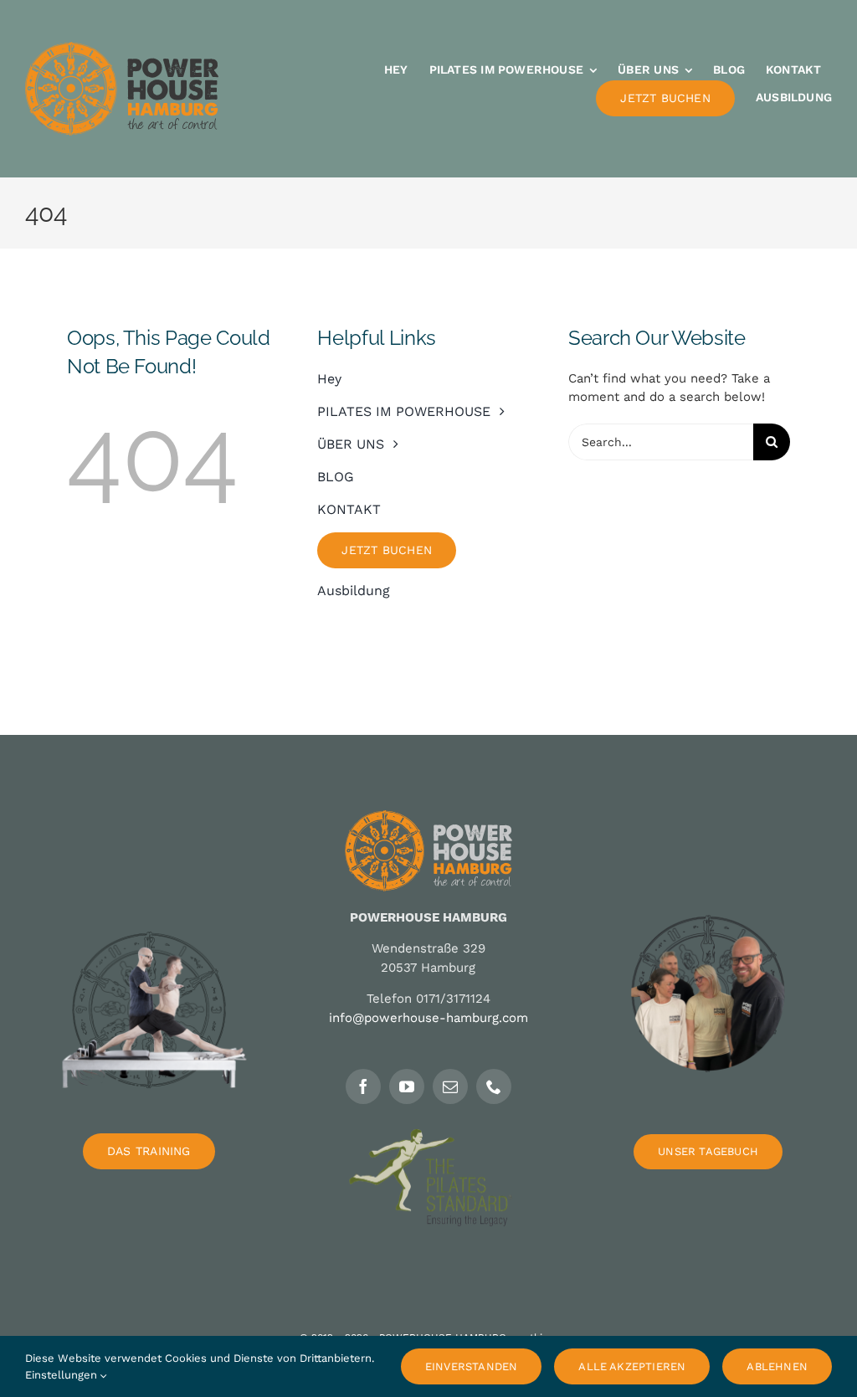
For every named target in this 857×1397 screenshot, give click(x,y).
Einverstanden (471, 1366)
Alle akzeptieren (631, 1366)
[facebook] (363, 1086)
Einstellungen (62, 1375)
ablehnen (777, 1366)
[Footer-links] (149, 892)
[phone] (493, 1086)
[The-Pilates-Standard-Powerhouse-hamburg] (428, 1135)
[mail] (450, 1086)
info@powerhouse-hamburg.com (428, 1017)
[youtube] (406, 1086)
